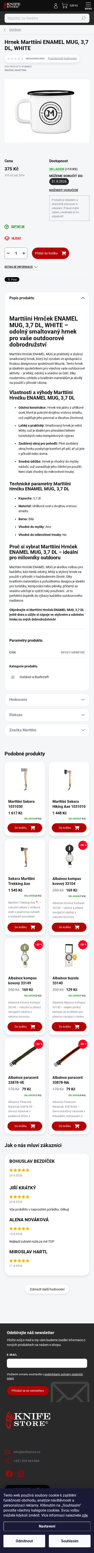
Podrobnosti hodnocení (62, 58)
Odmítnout (24, 1541)
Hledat (83, 18)
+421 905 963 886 (26, 1461)
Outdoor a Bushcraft (34, 677)
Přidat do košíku (46, 253)
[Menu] (88, 5)
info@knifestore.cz (27, 1452)
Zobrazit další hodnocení (47, 1289)
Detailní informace (19, 267)
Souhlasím (69, 1541)
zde (85, 1515)
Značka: (15, 70)
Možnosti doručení (63, 190)
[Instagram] (20, 1473)
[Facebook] (9, 1473)
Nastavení (47, 1526)
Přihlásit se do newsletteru (28, 1390)
